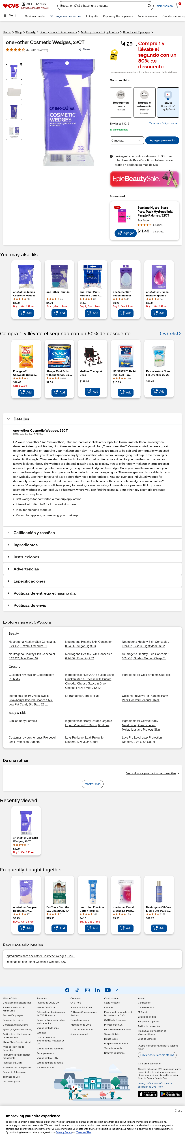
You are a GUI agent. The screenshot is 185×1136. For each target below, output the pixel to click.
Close (178, 1111)
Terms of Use (83, 1132)
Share (86, 49)
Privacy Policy (64, 1132)
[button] (163, 123)
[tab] (14, 72)
